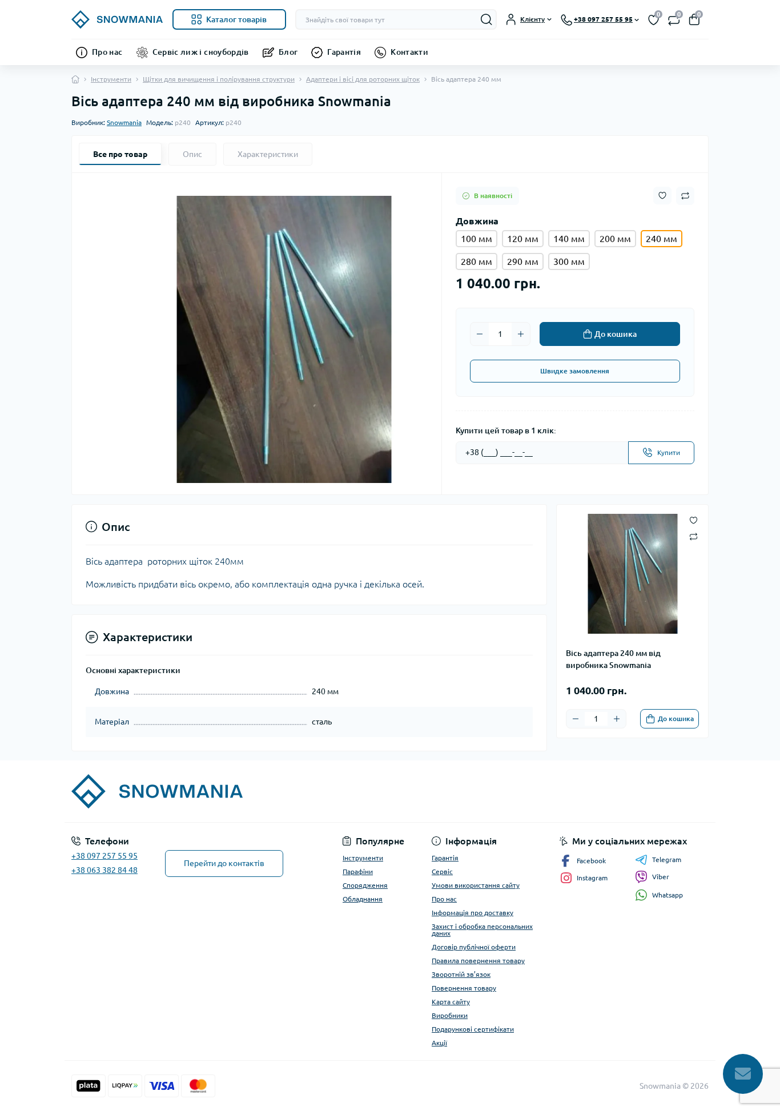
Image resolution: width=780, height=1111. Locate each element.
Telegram (666, 859)
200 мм (615, 239)
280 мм (476, 261)
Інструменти (111, 79)
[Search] (486, 19)
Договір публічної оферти (474, 947)
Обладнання (363, 899)
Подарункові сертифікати (473, 1029)
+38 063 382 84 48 (104, 870)
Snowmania (124, 122)
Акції (439, 1042)
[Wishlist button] (662, 195)
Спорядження (365, 885)
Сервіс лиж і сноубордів (200, 52)
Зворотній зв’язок (461, 974)
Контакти (409, 52)
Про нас (107, 52)
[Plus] (521, 334)
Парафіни (358, 871)
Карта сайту (451, 1001)
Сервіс (442, 871)
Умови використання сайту (476, 885)
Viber (660, 876)
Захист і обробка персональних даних (482, 930)
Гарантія (344, 52)
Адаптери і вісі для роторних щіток (363, 79)
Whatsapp (667, 895)
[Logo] (117, 19)
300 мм (569, 261)
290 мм (522, 261)
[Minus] (480, 334)
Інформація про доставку (472, 912)
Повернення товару (464, 988)
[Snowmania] (227, 791)
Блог (288, 52)
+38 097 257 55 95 (104, 855)
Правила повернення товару (478, 960)
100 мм (476, 239)
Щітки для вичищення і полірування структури (219, 79)
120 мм (522, 239)
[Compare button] (685, 196)
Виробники (450, 1015)
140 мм (569, 239)
